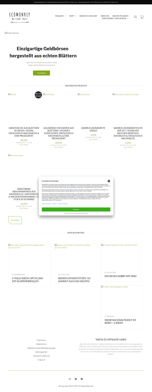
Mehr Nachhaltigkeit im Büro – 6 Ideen (120, 321)
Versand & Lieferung (41, 356)
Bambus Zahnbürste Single (93, 129)
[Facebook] (81, 379)
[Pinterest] (75, 379)
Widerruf (41, 360)
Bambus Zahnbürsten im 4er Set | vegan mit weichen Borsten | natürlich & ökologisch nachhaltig (128, 133)
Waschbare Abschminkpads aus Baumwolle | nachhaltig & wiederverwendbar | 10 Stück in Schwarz (24, 193)
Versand (25, 144)
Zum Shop (15, 220)
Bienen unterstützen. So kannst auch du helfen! (74, 279)
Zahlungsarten (41, 352)
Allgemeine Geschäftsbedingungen (41, 348)
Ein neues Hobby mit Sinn (120, 276)
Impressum (41, 340)
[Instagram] (69, 379)
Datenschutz (41, 344)
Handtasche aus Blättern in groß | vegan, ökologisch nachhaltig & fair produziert (24, 132)
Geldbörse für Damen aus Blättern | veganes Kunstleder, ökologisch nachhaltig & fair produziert (58, 133)
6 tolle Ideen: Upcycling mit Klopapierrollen (27, 279)
